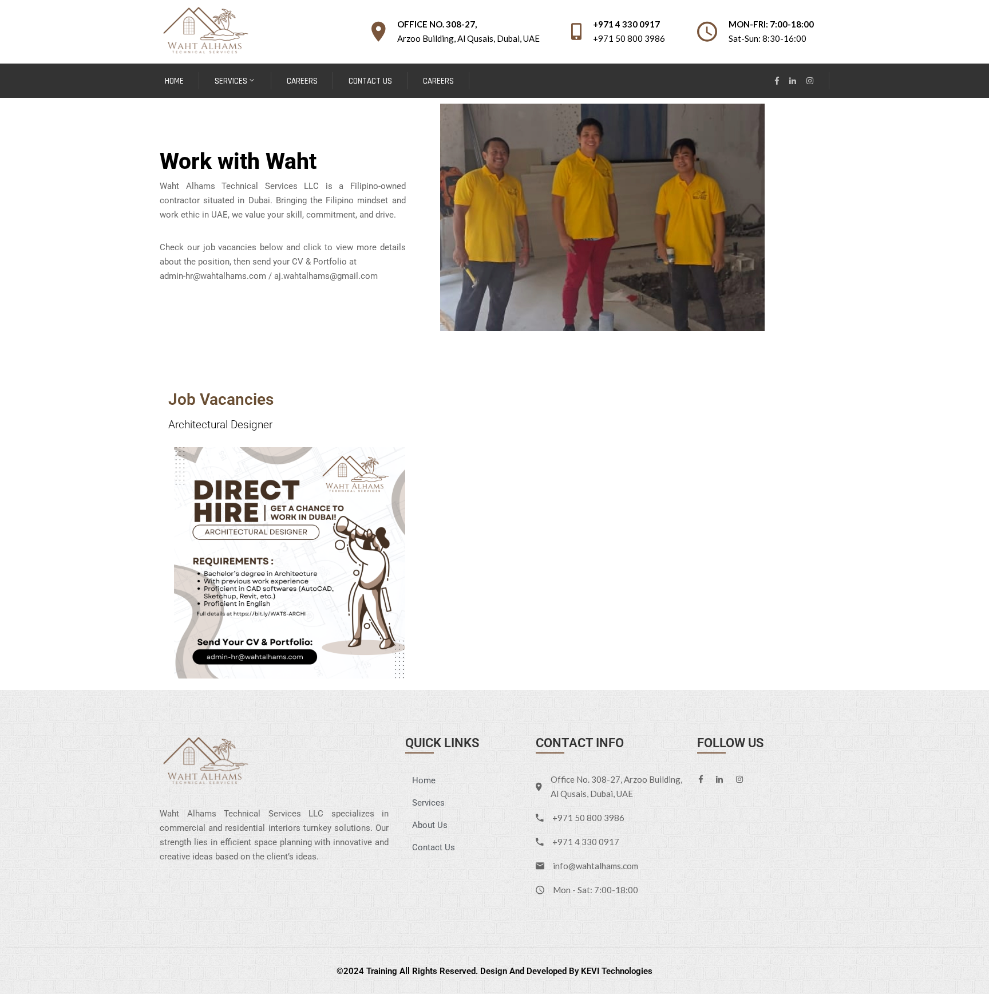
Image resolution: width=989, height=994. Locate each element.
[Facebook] (777, 81)
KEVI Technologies (616, 971)
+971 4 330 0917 (626, 24)
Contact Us (370, 81)
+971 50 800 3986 (629, 38)
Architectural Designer (220, 424)
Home (174, 81)
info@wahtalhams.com (595, 866)
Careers (302, 81)
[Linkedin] (792, 81)
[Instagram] (809, 81)
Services (231, 81)
